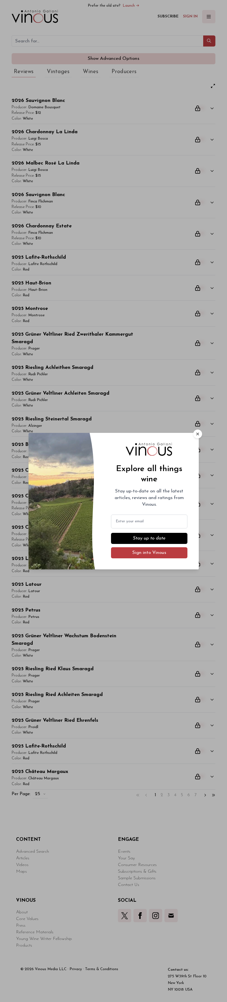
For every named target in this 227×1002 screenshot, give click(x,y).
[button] (197, 434)
